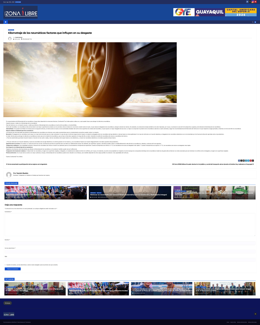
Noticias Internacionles (242, 322)
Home (228, 322)
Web (6, 256)
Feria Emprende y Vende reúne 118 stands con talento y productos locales (35, 195)
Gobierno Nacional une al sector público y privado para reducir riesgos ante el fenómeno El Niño (223, 290)
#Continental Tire (27, 39)
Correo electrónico (10, 248)
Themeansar (28, 322)
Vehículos (99, 192)
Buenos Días (233, 322)
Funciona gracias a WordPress (10, 322)
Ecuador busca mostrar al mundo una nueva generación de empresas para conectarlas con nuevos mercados (214, 194)
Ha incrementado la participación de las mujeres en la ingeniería (27, 164)
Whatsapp (7, 303)
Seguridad (13, 287)
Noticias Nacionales (252, 322)
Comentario (8, 211)
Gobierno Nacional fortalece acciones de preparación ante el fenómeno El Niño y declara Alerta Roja (34, 290)
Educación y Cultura (137, 287)
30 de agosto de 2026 (12, 293)
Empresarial (8, 192)
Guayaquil (15, 192)
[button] (252, 22)
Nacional (8, 287)
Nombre (7, 239)
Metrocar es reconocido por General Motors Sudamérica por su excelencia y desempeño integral (128, 195)
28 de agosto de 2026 (202, 293)
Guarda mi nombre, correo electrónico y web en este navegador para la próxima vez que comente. (32, 264)
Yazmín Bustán (18, 37)
